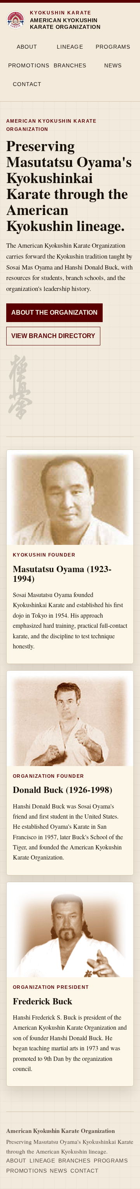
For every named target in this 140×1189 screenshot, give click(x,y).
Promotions (28, 65)
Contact (27, 84)
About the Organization (54, 312)
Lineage (70, 47)
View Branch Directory (53, 336)
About (27, 47)
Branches (70, 65)
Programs (113, 47)
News (113, 65)
